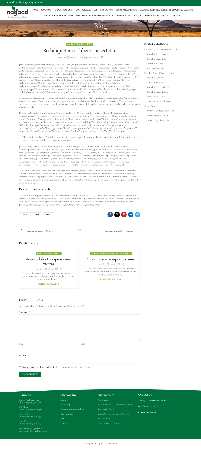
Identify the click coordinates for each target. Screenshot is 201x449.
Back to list (79, 229)
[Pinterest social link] (124, 214)
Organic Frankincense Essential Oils (161, 49)
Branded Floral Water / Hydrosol (159, 73)
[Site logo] (17, 12)
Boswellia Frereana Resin (157, 87)
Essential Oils (104, 418)
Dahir (72, 57)
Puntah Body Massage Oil (158, 120)
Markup (41, 253)
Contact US (25, 395)
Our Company (68, 395)
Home (95, 33)
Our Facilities (66, 414)
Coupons (104, 33)
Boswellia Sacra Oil (155, 63)
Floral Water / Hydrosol (109, 423)
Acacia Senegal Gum (155, 97)
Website (22, 355)
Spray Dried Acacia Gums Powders (113, 414)
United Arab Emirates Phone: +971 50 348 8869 (30, 401)
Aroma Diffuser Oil (155, 68)
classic (36, 214)
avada (25, 214)
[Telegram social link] (137, 214)
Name (22, 343)
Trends (56, 253)
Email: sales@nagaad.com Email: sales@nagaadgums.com (33, 429)
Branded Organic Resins (155, 82)
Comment (24, 312)
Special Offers (114, 253)
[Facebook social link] (110, 214)
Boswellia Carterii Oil (156, 59)
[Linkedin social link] (130, 214)
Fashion (81, 44)
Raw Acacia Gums (106, 409)
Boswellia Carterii (154, 78)
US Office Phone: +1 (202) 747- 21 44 (30, 422)
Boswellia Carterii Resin (157, 92)
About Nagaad (67, 404)
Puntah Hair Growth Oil (157, 115)
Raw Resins (103, 400)
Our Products (106, 395)
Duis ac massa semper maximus (111, 259)
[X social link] (117, 214)
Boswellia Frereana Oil (156, 54)
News (89, 44)
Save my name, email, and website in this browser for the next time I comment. (58, 367)
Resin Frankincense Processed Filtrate (115, 404)
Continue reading (48, 284)
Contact (64, 423)
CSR (62, 418)
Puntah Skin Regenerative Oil (160, 111)
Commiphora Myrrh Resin (158, 101)
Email (84, 343)
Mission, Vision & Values (72, 409)
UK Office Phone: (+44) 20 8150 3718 (30, 408)
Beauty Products (151, 106)
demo (48, 214)
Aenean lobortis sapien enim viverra (48, 261)
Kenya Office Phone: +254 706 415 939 (30, 415)
